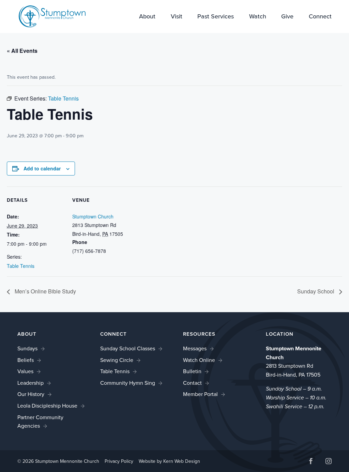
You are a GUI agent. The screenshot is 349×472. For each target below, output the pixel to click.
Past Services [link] (215, 17)
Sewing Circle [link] (116, 360)
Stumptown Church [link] (92, 216)
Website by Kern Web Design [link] (169, 461)
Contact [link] (192, 383)
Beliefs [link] (25, 360)
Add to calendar (42, 168)
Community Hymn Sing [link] (127, 383)
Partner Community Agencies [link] (40, 421)
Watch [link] (257, 17)
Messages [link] (195, 348)
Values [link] (25, 371)
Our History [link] (30, 394)
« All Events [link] (22, 51)
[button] (311, 462)
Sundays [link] (27, 348)
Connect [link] (320, 17)
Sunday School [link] (316, 291)
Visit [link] (176, 17)
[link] (52, 15)
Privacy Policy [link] (119, 461)
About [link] (147, 17)
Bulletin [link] (192, 371)
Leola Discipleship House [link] (47, 406)
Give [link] (287, 17)
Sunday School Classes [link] (127, 348)
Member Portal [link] (200, 394)
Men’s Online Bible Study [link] (44, 291)
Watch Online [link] (199, 360)
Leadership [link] (30, 383)
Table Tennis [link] (20, 265)
